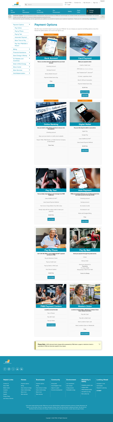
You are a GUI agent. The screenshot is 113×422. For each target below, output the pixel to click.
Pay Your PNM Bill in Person (21, 45)
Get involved (69, 385)
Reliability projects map (87, 385)
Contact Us (6, 383)
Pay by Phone (19, 31)
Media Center (6, 388)
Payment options (25, 383)
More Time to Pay (20, 40)
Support (5, 394)
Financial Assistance (19, 52)
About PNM (6, 385)
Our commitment (70, 383)
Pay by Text (18, 34)
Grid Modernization (19, 73)
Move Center (17, 67)
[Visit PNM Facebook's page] (5, 369)
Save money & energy (26, 388)
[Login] (66, 4)
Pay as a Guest (85, 92)
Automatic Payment (21, 37)
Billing (15, 49)
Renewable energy (70, 390)
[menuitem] (14, 11)
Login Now (51, 85)
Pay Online (18, 28)
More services (24, 394)
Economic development (56, 390)
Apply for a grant (55, 388)
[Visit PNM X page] (13, 369)
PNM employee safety (86, 389)
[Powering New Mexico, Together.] (16, 4)
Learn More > (93, 19)
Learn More (85, 150)
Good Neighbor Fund (56, 385)
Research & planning (102, 388)
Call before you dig (86, 391)
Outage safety (84, 387)
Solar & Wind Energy (19, 64)
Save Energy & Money (20, 55)
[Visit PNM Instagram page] (9, 369)
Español (102, 1)
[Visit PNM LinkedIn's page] (22, 369)
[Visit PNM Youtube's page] (18, 369)
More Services (17, 70)
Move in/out (24, 392)
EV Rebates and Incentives (18, 60)
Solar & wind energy (26, 390)
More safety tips (85, 394)
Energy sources (70, 388)
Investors (5, 390)
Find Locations (51, 325)
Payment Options (18, 25)
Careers (5, 392)
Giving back (54, 383)
